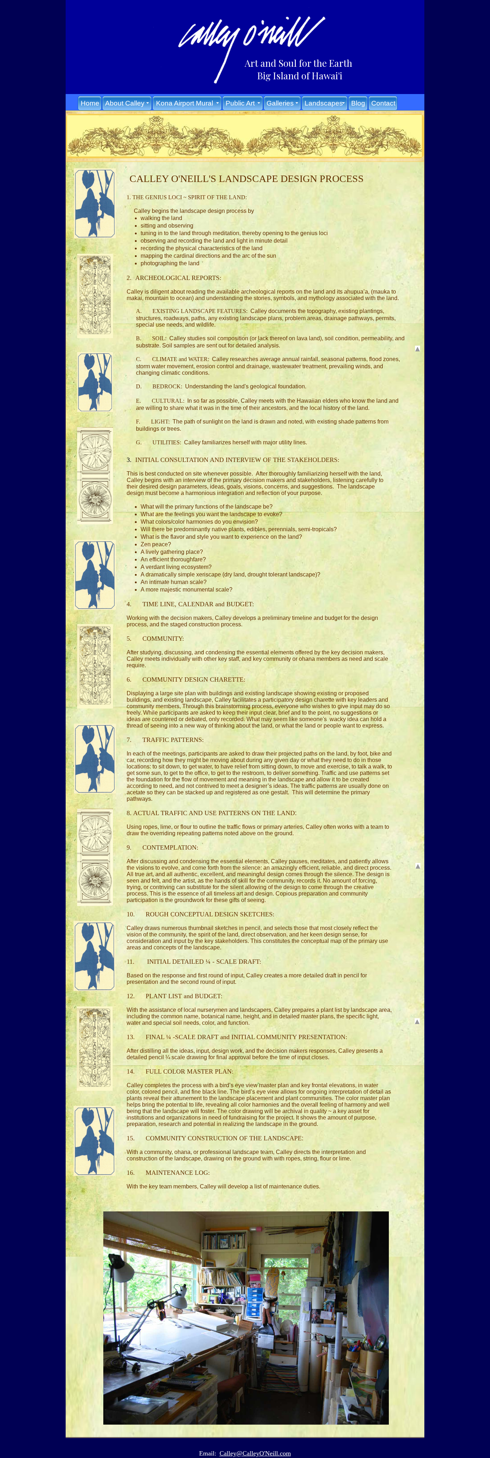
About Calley (125, 103)
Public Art (240, 103)
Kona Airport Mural (184, 103)
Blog (358, 103)
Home (90, 103)
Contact (383, 103)
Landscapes (324, 103)
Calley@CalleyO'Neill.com (255, 1453)
